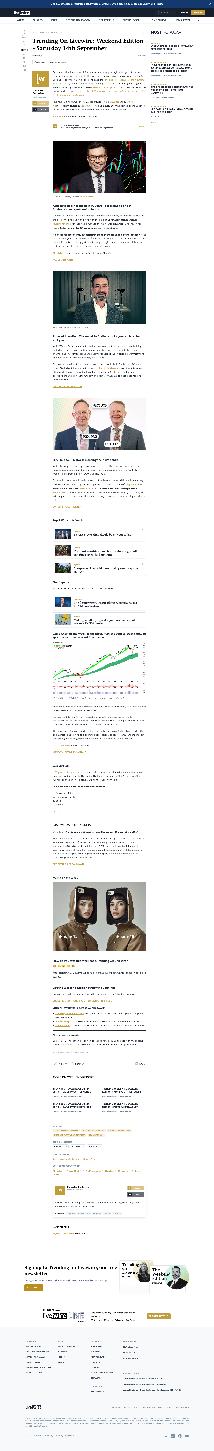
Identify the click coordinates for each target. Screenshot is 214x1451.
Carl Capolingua (93, 1171)
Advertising (96, 1346)
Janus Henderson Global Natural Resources (143, 1378)
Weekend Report (55, 32)
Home (34, 32)
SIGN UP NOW (34, 1288)
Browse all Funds (34, 1373)
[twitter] (24, 62)
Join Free (197, 12)
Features (95, 1362)
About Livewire (98, 1357)
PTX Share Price (130, 1358)
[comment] (24, 43)
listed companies (66, 1346)
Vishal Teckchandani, (159, 54)
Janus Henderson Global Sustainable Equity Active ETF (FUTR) (152, 1390)
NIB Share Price (130, 1353)
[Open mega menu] (199, 20)
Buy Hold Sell (132, 20)
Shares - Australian (35, 1357)
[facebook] (24, 66)
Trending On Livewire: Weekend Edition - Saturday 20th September (72, 1090)
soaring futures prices (105, 87)
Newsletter (183, 20)
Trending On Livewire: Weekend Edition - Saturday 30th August (120, 1105)
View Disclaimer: (61, 1052)
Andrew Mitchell (88, 197)
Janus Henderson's (109, 368)
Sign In (184, 12)
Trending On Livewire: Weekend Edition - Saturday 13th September (121, 1090)
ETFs (54, 20)
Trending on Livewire (66, 1131)
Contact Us (96, 1378)
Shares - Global (33, 1362)
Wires (42, 32)
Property (97, 1214)
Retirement (106, 20)
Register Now (157, 1316)
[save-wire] (143, 33)
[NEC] (66, 1146)
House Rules (182, 1407)
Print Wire (141, 55)
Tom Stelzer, (155, 98)
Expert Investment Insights (69, 1135)
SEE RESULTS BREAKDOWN (68, 864)
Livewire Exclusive (38, 92)
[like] (24, 35)
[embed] (24, 54)
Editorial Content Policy (124, 1407)
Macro (107, 1214)
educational (96, 1135)
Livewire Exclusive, (60, 1096)
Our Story (96, 1352)
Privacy (169, 1407)
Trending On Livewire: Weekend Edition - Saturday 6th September (72, 1105)
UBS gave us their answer (66, 772)
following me (72, 1044)
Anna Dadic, (155, 117)
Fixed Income (84, 1214)
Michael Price (60, 492)
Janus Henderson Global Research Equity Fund (74, 1159)
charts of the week (119, 1131)
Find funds (158, 20)
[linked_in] (24, 70)
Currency (117, 1214)
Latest (20, 20)
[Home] (22, 12)
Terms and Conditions (151, 1407)
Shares (38, 20)
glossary (62, 1352)
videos (61, 1357)
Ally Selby (58, 252)
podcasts (62, 1362)
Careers (95, 1367)
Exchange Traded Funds (37, 1352)
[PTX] (100, 1146)
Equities (71, 1214)
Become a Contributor (102, 1373)
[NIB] (83, 1146)
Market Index (97, 1391)
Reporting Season (78, 20)
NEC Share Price (130, 1347)
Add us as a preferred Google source (51, 62)
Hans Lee (109, 1171)
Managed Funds (33, 1346)
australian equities (93, 1131)
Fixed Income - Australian (38, 1367)
